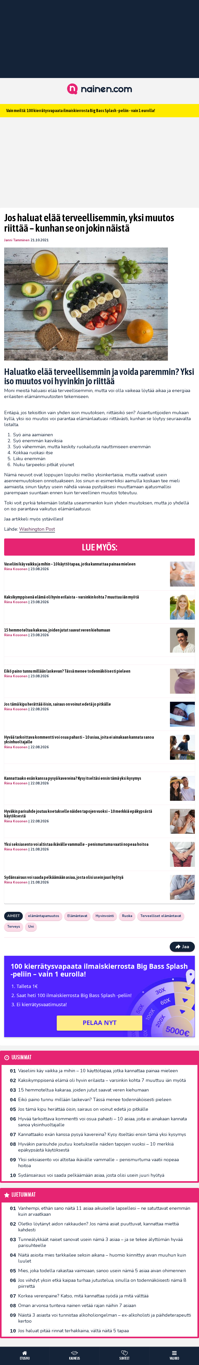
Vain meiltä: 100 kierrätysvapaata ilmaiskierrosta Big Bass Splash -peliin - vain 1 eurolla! (80, 110)
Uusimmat (22, 1058)
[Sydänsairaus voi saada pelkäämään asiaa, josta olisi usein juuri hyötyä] (182, 887)
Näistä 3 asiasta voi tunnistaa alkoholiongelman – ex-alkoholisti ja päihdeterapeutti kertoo (104, 1318)
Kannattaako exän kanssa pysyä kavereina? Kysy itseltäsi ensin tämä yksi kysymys (72, 778)
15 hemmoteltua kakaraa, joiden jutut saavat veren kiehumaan (57, 630)
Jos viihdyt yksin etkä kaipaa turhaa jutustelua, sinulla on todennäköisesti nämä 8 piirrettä (102, 1283)
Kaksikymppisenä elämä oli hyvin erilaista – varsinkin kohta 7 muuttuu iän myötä (71, 597)
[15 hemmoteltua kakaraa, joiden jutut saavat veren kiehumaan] (182, 640)
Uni (31, 926)
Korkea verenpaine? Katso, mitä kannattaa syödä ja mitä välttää (83, 1296)
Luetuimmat (24, 1195)
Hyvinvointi (105, 916)
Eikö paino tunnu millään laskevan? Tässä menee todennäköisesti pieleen (67, 671)
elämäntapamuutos (43, 916)
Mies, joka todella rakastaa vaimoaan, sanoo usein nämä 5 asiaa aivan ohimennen (102, 1271)
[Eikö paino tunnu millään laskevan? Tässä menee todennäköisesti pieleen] (182, 681)
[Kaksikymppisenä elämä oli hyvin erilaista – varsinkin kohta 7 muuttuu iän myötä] (182, 607)
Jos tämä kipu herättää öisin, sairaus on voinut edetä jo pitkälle (57, 704)
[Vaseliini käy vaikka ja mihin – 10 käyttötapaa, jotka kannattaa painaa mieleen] (182, 574)
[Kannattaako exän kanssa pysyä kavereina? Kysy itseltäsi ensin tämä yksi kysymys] (182, 788)
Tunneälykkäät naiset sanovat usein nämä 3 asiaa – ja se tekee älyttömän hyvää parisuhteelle (100, 1242)
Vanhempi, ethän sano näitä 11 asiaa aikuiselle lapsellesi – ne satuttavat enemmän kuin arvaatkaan (104, 1211)
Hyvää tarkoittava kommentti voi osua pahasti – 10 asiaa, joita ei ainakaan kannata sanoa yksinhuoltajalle (79, 739)
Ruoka (127, 916)
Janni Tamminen (17, 240)
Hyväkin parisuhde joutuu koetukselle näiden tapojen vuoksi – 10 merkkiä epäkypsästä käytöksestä (78, 814)
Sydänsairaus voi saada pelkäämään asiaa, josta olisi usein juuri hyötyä (63, 877)
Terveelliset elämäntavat (160, 916)
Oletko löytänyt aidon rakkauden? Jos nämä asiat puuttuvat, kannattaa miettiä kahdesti (98, 1227)
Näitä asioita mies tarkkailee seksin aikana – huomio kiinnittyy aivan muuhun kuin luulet (102, 1258)
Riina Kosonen (15, 569)
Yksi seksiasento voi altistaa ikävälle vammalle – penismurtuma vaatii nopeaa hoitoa (76, 844)
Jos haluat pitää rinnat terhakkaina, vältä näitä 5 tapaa (73, 1331)
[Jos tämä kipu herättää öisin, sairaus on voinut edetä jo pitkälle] (182, 714)
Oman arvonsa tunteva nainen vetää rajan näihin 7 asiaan (77, 1305)
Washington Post (37, 529)
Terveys (13, 926)
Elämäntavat (77, 916)
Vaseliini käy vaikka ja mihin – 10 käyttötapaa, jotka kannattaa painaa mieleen (70, 564)
